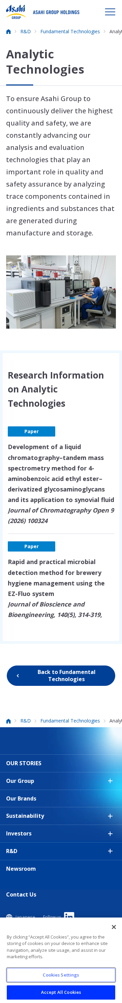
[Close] (113, 927)
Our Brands (21, 798)
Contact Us (21, 894)
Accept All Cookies (61, 992)
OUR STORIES (23, 763)
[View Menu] (110, 12)
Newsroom (21, 868)
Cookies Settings (61, 975)
